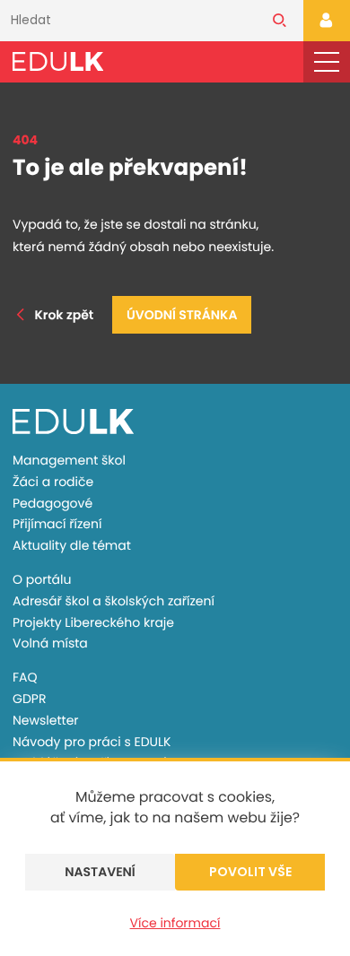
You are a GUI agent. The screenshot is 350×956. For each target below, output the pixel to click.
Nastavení (100, 872)
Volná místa (50, 643)
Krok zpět (64, 315)
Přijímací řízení (57, 524)
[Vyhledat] (279, 20)
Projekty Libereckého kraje (93, 622)
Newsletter (46, 720)
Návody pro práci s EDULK (92, 742)
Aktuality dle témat (72, 545)
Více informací (175, 923)
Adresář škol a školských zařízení (113, 601)
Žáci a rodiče (53, 482)
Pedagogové (52, 503)
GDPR (29, 699)
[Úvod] (58, 61)
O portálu (42, 579)
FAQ (25, 677)
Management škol (69, 460)
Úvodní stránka (182, 315)
